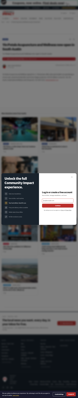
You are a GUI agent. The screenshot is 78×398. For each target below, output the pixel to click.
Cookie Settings (59, 394)
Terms (62, 210)
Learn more (16, 395)
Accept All (71, 394)
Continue (57, 205)
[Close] (71, 177)
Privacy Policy (68, 210)
